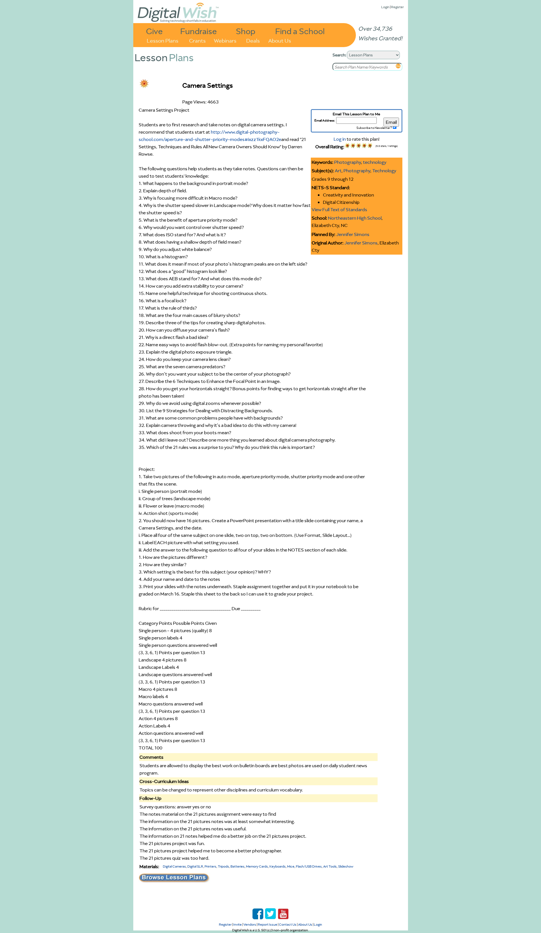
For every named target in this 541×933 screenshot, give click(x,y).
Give (154, 31)
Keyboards (277, 866)
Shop (245, 31)
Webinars (225, 40)
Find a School (300, 31)
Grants (197, 40)
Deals (253, 40)
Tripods (223, 866)
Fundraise (198, 31)
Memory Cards (257, 866)
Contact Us (287, 924)
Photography (347, 162)
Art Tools (330, 866)
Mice (290, 866)
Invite (237, 924)
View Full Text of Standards (339, 209)
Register (397, 7)
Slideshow (345, 866)
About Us (279, 40)
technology (374, 162)
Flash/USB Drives (309, 866)
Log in (340, 139)
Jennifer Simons (352, 234)
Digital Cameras (174, 866)
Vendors (249, 924)
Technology (384, 170)
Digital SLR (195, 866)
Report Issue (267, 924)
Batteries (237, 866)
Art (338, 170)
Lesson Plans (162, 40)
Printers (210, 866)
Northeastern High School (355, 218)
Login (385, 7)
